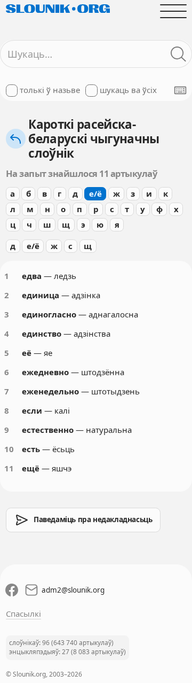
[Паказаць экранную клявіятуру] (180, 90)
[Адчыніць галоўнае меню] (173, 11)
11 (9, 468)
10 (9, 449)
